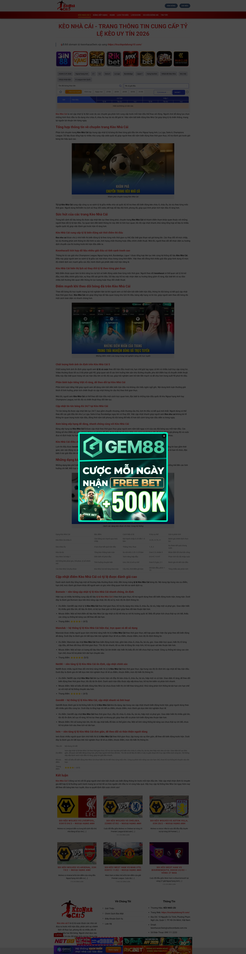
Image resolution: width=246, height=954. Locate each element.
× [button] (164, 436)
